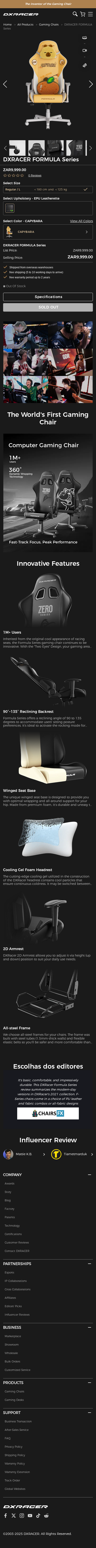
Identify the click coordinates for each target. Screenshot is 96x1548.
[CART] (82, 14)
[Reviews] (13, 175)
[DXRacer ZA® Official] (38, 14)
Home (7, 24)
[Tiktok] (40, 1516)
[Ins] (23, 1516)
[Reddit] (48, 1516)
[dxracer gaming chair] (25, 335)
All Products (25, 24)
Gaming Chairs (48, 24)
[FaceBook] (7, 1516)
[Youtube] (32, 1516)
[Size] (85, 65)
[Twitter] (15, 1516)
